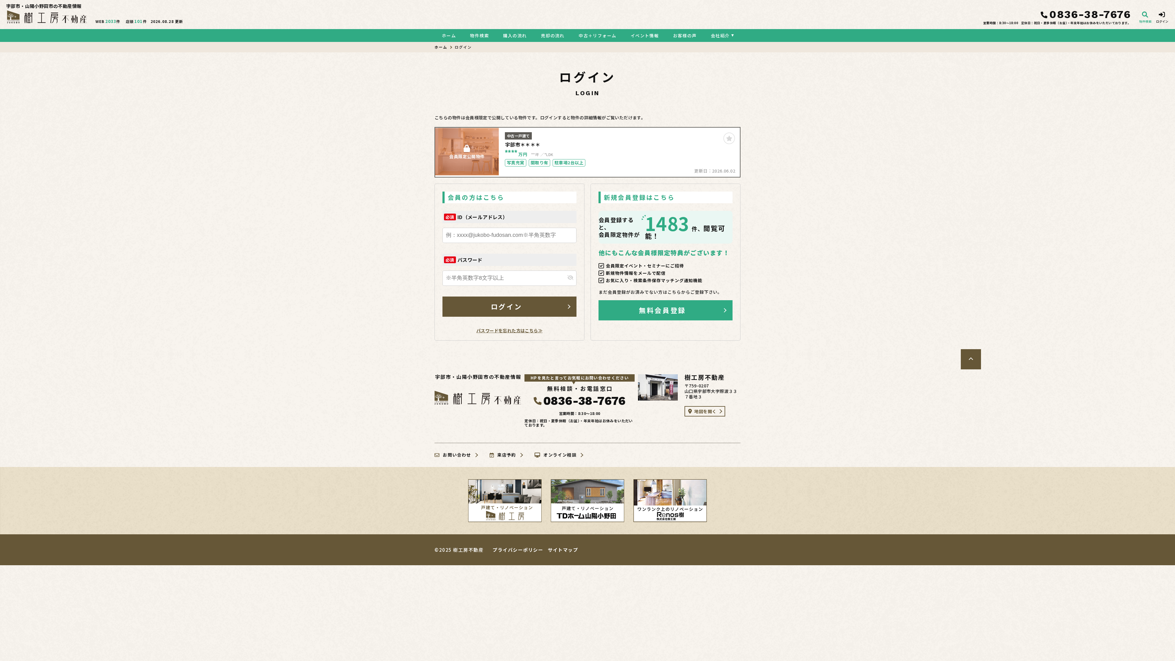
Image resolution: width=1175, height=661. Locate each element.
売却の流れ (552, 35)
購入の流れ (515, 35)
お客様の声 (684, 35)
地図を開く (705, 411)
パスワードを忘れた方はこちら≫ (509, 330)
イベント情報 (645, 35)
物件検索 (479, 35)
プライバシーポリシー (518, 549)
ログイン (506, 306)
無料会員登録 (662, 310)
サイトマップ (563, 549)
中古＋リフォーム (597, 35)
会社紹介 (720, 35)
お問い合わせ (457, 455)
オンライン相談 (559, 455)
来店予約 (506, 455)
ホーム (449, 35)
